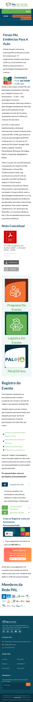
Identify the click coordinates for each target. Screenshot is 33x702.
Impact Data (20, 659)
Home (5, 16)
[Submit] (28, 684)
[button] (30, 4)
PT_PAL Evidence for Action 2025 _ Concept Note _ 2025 (15, 247)
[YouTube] (15, 631)
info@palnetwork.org (10, 644)
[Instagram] (11, 631)
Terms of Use (20, 668)
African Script (17, 697)
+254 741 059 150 (10, 647)
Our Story (4, 659)
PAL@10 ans (17, 371)
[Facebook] (7, 631)
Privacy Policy (5, 668)
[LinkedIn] (19, 631)
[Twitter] (3, 631)
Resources (4, 663)
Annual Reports (21, 663)
